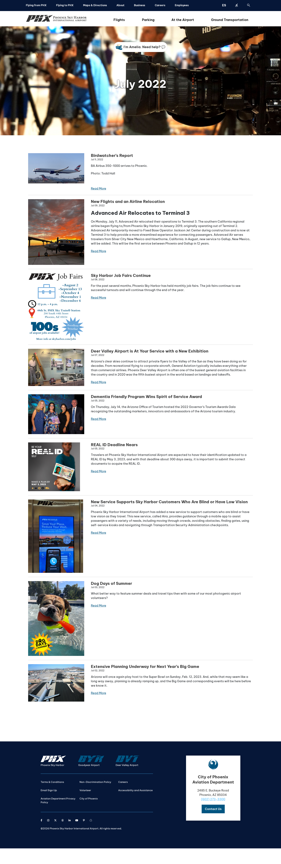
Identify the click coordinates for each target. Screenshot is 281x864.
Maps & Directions (95, 5)
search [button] (249, 5)
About (120, 5)
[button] (213, 809)
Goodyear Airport (89, 765)
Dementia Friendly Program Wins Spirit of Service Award (146, 396)
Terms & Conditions (52, 782)
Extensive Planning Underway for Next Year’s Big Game (145, 666)
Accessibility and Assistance (135, 790)
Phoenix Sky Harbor (52, 765)
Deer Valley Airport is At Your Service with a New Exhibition (149, 351)
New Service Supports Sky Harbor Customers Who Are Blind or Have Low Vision (169, 501)
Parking (148, 20)
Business (139, 5)
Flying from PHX (36, 5)
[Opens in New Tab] (41, 820)
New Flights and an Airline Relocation (128, 201)
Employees (182, 5)
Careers (160, 5)
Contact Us (213, 809)
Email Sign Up (49, 790)
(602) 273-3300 (213, 799)
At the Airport (182, 20)
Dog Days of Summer (111, 583)
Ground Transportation (229, 20)
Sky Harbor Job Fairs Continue (121, 275)
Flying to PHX (65, 5)
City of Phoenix (89, 798)
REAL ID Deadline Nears (114, 444)
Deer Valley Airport (127, 765)
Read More (98, 188)
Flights (119, 20)
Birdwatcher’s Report (112, 155)
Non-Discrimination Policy (95, 782)
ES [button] (224, 5)
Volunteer (85, 790)
